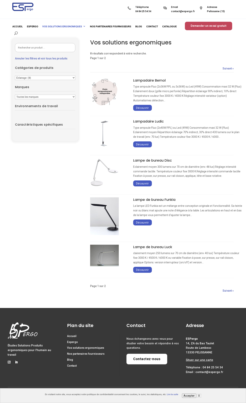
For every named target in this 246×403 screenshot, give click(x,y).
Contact (152, 26)
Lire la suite (172, 394)
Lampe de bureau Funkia (154, 199)
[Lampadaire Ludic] (104, 147)
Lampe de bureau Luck (152, 246)
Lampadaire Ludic (148, 121)
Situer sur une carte (199, 360)
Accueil (17, 26)
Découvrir (142, 107)
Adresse (212, 7)
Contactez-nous (146, 359)
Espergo (32, 26)
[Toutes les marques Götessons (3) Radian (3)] (45, 96)
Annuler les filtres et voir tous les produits (41, 58)
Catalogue (169, 26)
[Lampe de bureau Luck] (104, 265)
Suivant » (228, 68)
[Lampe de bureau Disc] (104, 186)
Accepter (189, 395)
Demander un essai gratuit (209, 25)
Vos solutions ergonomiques (62, 26)
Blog (138, 26)
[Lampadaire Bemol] (104, 105)
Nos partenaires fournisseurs (110, 26)
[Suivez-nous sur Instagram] (9, 362)
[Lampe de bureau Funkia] (104, 234)
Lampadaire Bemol (149, 80)
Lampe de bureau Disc (152, 160)
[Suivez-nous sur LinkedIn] (16, 362)
